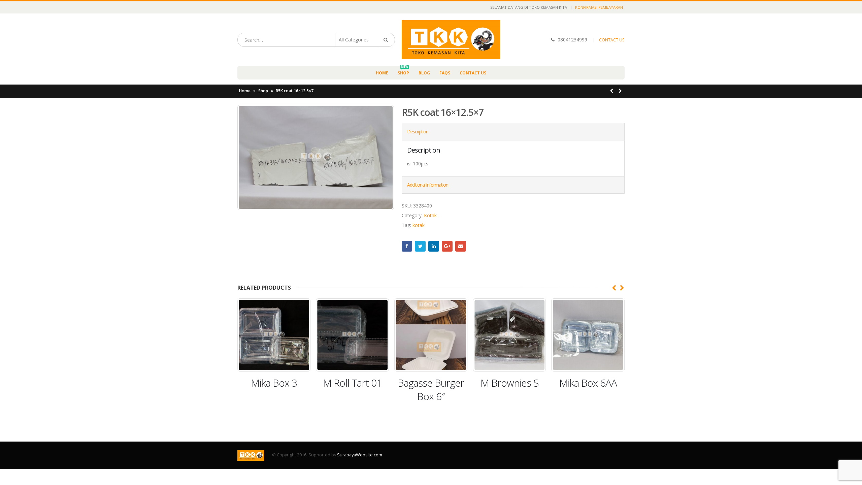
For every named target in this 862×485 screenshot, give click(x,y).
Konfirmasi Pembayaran (599, 7)
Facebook (407, 246)
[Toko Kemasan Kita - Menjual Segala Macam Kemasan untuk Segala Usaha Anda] (451, 39)
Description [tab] (417, 131)
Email (460, 246)
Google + (447, 246)
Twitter (420, 246)
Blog (424, 73)
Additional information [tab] (427, 185)
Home (382, 73)
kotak (418, 225)
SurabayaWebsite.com (359, 455)
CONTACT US (612, 40)
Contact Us (473, 73)
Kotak (430, 215)
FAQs (444, 73)
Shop (403, 71)
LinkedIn (433, 246)
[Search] (387, 39)
